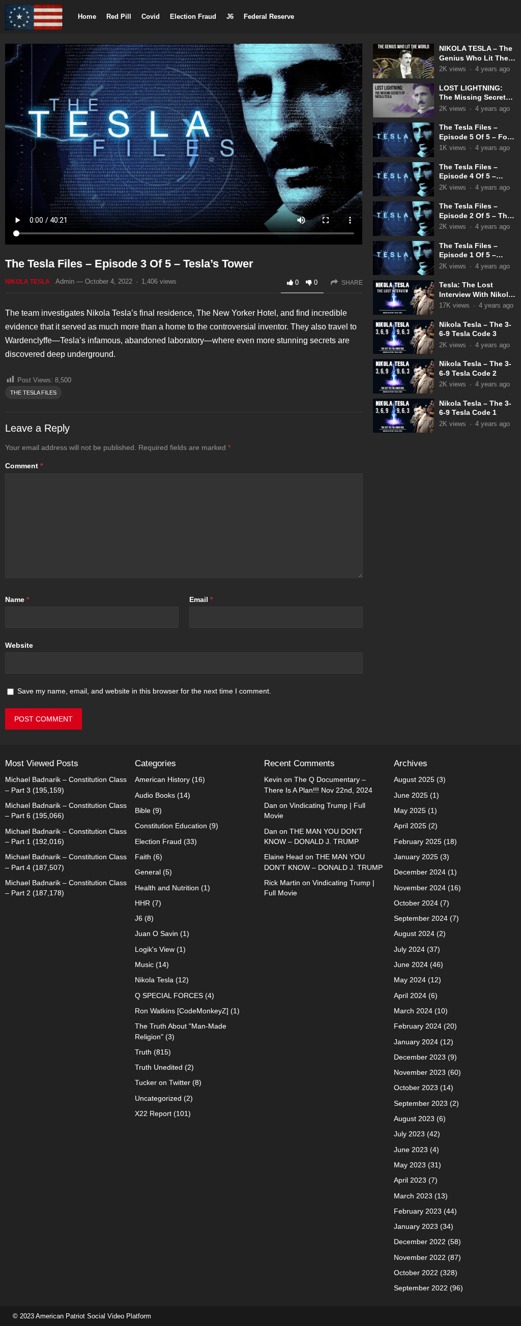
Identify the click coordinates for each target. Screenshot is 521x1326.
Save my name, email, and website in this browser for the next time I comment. (144, 691)
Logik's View (155, 949)
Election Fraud (193, 16)
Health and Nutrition (167, 888)
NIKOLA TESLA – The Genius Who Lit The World (475, 57)
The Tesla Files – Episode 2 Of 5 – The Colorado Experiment (475, 215)
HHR (142, 903)
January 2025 (416, 857)
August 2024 (414, 933)
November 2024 (420, 888)
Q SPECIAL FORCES (169, 995)
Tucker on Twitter (162, 1082)
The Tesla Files (33, 392)
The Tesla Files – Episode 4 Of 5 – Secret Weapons (468, 176)
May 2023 (410, 1165)
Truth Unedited (159, 1067)
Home (87, 16)
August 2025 (414, 779)
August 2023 (414, 1118)
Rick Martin (282, 883)
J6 (230, 16)
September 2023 (421, 1103)
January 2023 (416, 1226)
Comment (24, 466)
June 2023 (411, 1150)
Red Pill (118, 16)
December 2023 (420, 1057)
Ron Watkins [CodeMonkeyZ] (181, 1011)
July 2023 (409, 1134)
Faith (143, 857)
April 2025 (410, 826)
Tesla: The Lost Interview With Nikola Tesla (475, 294)
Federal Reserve (269, 16)
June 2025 (411, 795)
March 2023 (413, 1196)
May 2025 (410, 810)
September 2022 (421, 1288)
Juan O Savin (156, 933)
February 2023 (418, 1211)
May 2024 (410, 980)
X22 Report (153, 1113)
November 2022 (420, 1257)
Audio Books (155, 795)
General (148, 872)
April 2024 (410, 995)
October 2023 (416, 1087)
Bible (143, 810)
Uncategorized (158, 1098)
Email (201, 599)
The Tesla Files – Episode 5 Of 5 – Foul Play (476, 136)
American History (162, 779)
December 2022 (420, 1242)
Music (144, 964)
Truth (143, 1052)
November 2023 (420, 1072)
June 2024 (411, 964)
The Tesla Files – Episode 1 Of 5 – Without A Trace (468, 255)
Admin (64, 281)
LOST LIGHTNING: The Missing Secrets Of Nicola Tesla (474, 97)
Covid (150, 16)
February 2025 (418, 841)
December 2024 (420, 872)
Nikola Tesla (27, 281)
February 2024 (418, 1026)
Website (19, 645)
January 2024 (416, 1042)
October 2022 (416, 1273)
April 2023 (410, 1180)
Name (17, 599)
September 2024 (421, 918)
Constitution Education (171, 826)
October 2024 (416, 903)
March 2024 (413, 1011)
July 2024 (409, 949)
